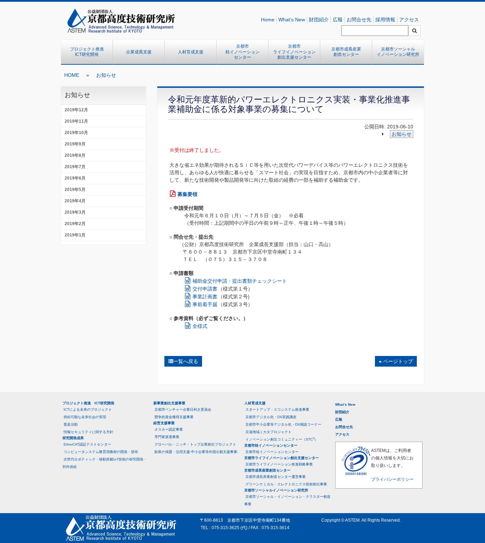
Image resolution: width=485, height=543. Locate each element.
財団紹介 (319, 19)
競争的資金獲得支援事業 (174, 417)
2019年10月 (76, 132)
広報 (338, 19)
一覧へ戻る (185, 361)
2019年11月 (76, 121)
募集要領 (187, 194)
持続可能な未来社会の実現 (85, 417)
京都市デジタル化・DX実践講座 (270, 417)
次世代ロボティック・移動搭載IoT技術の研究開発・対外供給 (104, 463)
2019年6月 (75, 178)
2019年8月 (75, 155)
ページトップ (397, 361)
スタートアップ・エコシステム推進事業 (277, 409)
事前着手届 (204, 304)
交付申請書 (204, 289)
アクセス (409, 19)
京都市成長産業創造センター (346, 52)
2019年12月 (76, 109)
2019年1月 (75, 235)
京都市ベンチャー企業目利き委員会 (182, 409)
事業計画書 (204, 296)
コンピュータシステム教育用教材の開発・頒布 (101, 452)
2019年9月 (75, 144)
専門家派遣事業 (166, 437)
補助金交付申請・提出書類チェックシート (240, 281)
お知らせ (106, 75)
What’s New (291, 19)
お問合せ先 (359, 19)
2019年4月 (75, 200)
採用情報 (385, 19)
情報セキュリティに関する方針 (88, 432)
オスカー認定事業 (168, 429)
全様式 (199, 326)
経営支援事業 (164, 423)
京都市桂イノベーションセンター (242, 52)
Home (267, 19)
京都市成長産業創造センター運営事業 (275, 477)
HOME (71, 75)
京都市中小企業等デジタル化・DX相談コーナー (283, 424)
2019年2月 (75, 223)
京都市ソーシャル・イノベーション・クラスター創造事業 (287, 500)
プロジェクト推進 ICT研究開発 (89, 52)
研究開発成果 (73, 438)
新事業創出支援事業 (169, 403)
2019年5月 (75, 189)
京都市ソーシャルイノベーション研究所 (398, 52)
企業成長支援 (139, 51)
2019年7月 (75, 166)
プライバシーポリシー (392, 479)
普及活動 (71, 424)
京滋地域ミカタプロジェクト (268, 432)
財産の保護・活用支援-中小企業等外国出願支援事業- (196, 452)
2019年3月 (75, 212)
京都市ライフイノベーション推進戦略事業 (279, 464)
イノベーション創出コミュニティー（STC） (281, 439)
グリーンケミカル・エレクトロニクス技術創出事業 (286, 484)
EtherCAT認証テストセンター (87, 444)
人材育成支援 (190, 51)
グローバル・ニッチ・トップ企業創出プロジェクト (195, 444)
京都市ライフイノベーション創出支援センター (294, 52)
